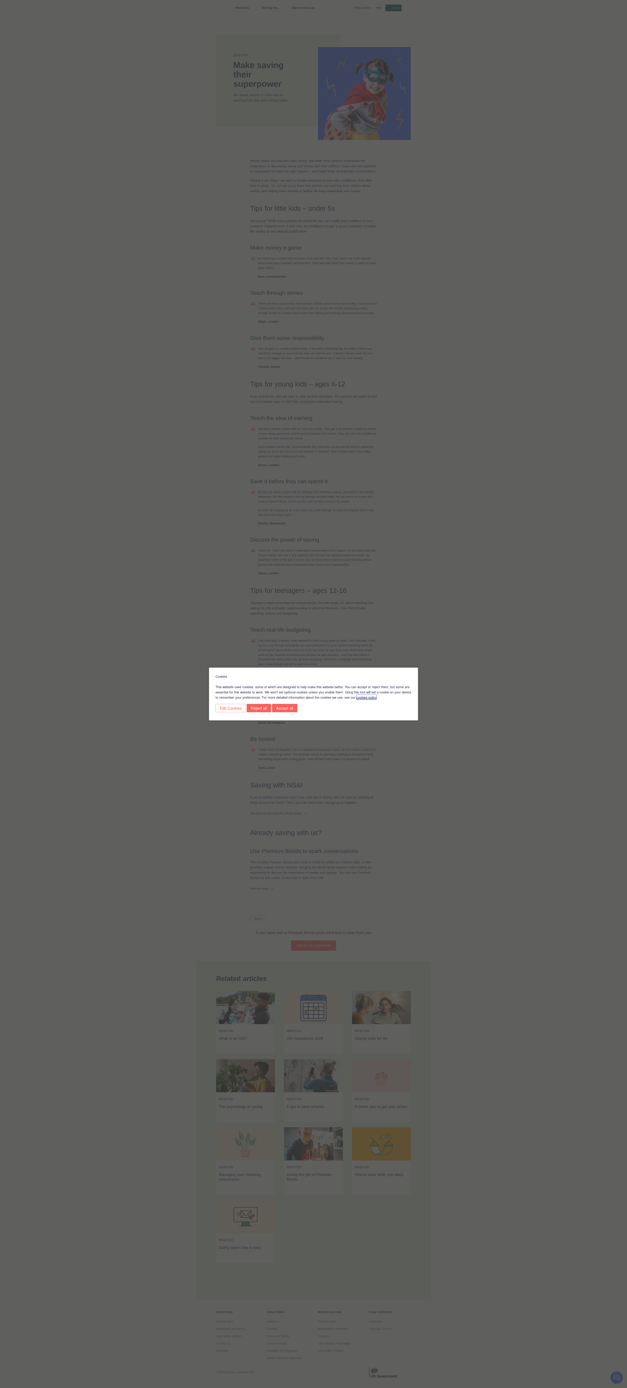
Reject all (259, 708)
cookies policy (366, 697)
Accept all (284, 708)
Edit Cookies (231, 708)
